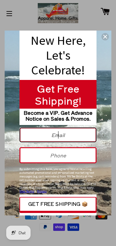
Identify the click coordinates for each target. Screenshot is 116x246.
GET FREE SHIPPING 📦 (58, 203)
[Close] (105, 36)
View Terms (26, 191)
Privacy (42, 191)
